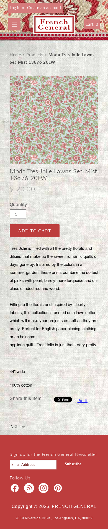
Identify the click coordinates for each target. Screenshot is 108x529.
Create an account (44, 7)
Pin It (83, 400)
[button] (14, 24)
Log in (16, 7)
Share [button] (20, 426)
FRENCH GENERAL (74, 506)
